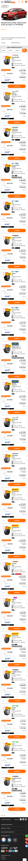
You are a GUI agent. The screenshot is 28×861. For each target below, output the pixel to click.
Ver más (3, 29)
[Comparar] (3, 56)
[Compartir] (3, 58)
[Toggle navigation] (1, 2)
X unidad (8, 82)
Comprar (16, 86)
